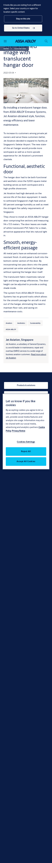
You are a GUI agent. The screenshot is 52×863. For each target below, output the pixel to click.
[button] (23, 18)
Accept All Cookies (26, 461)
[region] (26, 431)
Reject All (26, 451)
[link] (23, 28)
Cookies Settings (26, 441)
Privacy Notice (18, 430)
